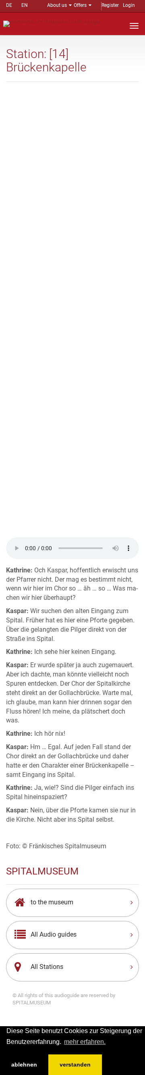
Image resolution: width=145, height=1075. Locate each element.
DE (9, 5)
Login (129, 5)
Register (110, 5)
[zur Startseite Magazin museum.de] (51, 23)
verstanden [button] (75, 1064)
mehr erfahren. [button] (85, 1041)
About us (57, 5)
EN (24, 5)
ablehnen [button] (24, 1064)
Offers (80, 5)
